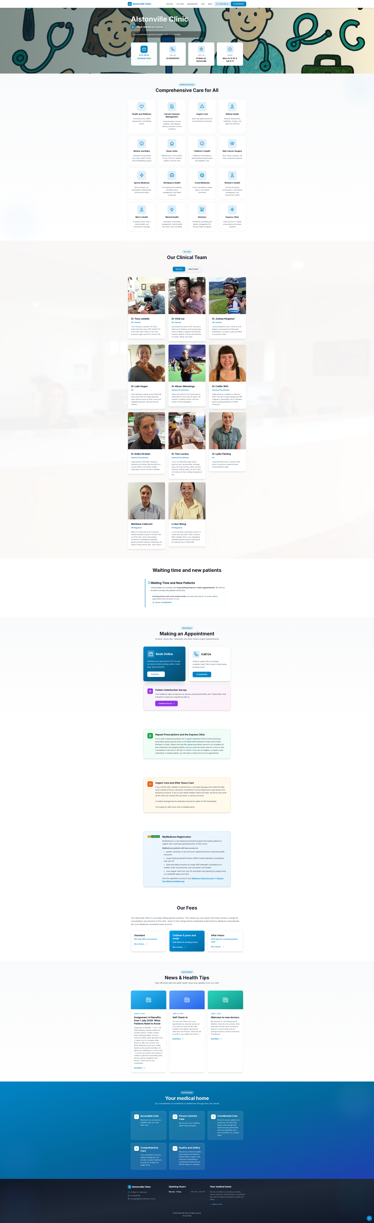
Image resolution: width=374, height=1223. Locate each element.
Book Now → (156, 674)
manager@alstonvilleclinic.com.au (143, 1199)
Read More (138, 1068)
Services (170, 4)
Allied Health (193, 269)
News (210, 4)
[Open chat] (369, 1218)
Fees (203, 4)
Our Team (180, 4)
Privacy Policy (187, 1216)
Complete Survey (165, 703)
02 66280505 (238, 4)
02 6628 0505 (190, 742)
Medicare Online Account (203, 878)
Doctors (179, 269)
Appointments (192, 4)
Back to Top (217, 1204)
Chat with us (223, 4)
